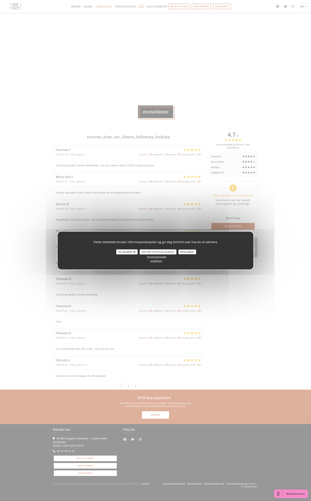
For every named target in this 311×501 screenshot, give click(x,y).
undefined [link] (156, 260)
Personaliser (187, 251)
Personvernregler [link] (156, 256)
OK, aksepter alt (127, 251)
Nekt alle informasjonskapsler (157, 251)
